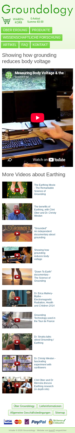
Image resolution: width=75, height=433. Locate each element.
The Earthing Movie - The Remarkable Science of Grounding (44, 190)
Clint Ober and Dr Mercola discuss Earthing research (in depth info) (44, 385)
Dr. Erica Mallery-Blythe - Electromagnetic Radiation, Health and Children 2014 (44, 299)
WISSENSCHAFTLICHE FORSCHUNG (31, 37)
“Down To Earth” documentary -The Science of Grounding (43, 276)
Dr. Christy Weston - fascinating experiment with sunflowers (45, 363)
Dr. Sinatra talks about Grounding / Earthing (44, 339)
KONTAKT (40, 45)
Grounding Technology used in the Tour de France (44, 318)
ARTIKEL (10, 45)
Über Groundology (24, 406)
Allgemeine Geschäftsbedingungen (30, 412)
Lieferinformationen (50, 406)
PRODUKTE (41, 30)
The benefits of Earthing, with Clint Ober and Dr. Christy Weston (45, 211)
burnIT (52, 430)
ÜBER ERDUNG (15, 30)
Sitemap (60, 412)
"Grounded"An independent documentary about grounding (44, 233)
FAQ (24, 45)
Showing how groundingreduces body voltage (41, 255)
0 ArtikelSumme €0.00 (35, 20)
